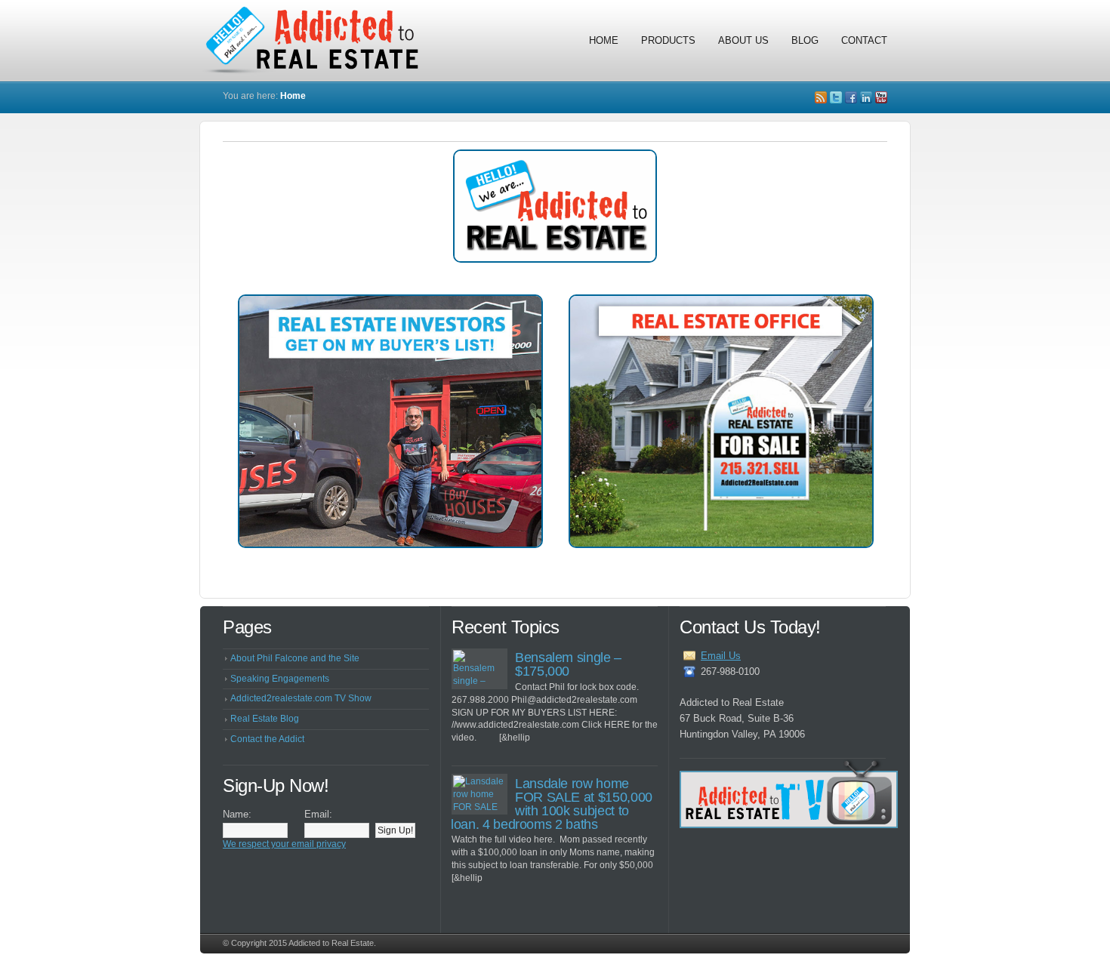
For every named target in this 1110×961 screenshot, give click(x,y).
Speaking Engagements (279, 678)
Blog (805, 40)
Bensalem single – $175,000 (568, 664)
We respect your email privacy (284, 844)
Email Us (721, 655)
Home (603, 40)
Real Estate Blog (264, 718)
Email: (318, 814)
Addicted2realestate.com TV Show (301, 698)
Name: (237, 814)
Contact (864, 40)
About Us (743, 40)
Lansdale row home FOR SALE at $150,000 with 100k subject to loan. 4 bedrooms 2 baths (551, 804)
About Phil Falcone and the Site (294, 658)
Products (668, 40)
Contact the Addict (267, 739)
